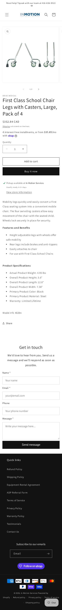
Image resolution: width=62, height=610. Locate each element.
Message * (7, 418)
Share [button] (9, 323)
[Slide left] (23, 89)
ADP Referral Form (17, 492)
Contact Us (13, 531)
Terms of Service (16, 500)
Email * (6, 387)
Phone (6, 403)
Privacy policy (35, 597)
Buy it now (31, 171)
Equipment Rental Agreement (23, 484)
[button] (7, 15)
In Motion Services (29, 593)
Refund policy (19, 597)
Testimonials (14, 523)
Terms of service (51, 597)
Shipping (6, 126)
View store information (19, 192)
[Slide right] (38, 89)
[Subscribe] (48, 554)
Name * (6, 372)
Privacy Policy (14, 508)
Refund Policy (14, 469)
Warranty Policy (15, 516)
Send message (31, 444)
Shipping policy (32, 602)
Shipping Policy (15, 477)
